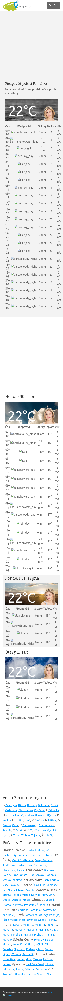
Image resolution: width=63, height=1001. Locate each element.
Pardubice (36, 909)
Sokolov (14, 884)
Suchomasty (46, 825)
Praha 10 (27, 924)
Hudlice (29, 815)
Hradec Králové (35, 850)
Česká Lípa (38, 884)
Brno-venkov (36, 874)
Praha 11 (39, 924)
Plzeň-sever (26, 919)
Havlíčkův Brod (35, 964)
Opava (6, 899)
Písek (29, 865)
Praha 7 (39, 934)
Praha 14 (20, 929)
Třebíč (19, 969)
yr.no (50, 992)
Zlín (48, 974)
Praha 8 (49, 934)
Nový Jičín (48, 894)
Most (29, 959)
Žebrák (48, 835)
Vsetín (41, 974)
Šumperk (42, 904)
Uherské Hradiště (25, 974)
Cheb (46, 879)
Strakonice (9, 870)
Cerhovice (11, 810)
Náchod (7, 855)
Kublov (7, 820)
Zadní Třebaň (21, 835)
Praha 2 (43, 929)
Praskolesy (28, 825)
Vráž (29, 830)
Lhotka (19, 820)
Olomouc (8, 904)
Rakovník (27, 954)
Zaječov (35, 835)
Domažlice (30, 915)
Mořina (39, 820)
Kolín (16, 944)
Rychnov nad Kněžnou (27, 855)
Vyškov (7, 879)
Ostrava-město (21, 899)
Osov (15, 825)
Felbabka (53, 810)
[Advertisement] (31, 46)
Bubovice (43, 805)
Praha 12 (52, 924)
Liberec (20, 890)
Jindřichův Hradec (14, 865)
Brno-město (20, 874)
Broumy (32, 805)
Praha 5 (17, 934)
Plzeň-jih (54, 915)
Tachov (51, 919)
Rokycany (40, 919)
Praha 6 (28, 934)
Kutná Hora (27, 944)
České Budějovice (22, 860)
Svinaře (7, 830)
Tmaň (19, 830)
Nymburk (19, 949)
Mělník (39, 944)
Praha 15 (32, 929)
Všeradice (40, 830)
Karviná (35, 894)
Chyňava (39, 810)
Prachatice (39, 865)
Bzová (54, 805)
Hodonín (50, 874)
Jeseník (50, 899)
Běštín (22, 805)
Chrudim (23, 909)
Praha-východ (34, 949)
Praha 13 (8, 929)
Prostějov (30, 904)
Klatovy (43, 915)
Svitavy (47, 909)
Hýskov (51, 815)
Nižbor (52, 820)
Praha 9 (7, 939)
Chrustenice (25, 810)
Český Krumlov (43, 860)
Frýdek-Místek (21, 894)
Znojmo (17, 879)
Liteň (27, 820)
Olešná (7, 825)
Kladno (7, 944)
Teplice (37, 959)
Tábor (20, 870)
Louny (20, 959)
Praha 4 (7, 934)
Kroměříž (8, 974)
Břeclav (7, 874)
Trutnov (47, 855)
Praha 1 (16, 924)
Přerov (19, 904)
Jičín (48, 850)
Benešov (39, 939)
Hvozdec (40, 815)
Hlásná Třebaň (14, 815)
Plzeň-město (10, 919)
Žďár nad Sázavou (36, 969)
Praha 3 (54, 929)
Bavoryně (11, 805)
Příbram (16, 954)
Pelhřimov (8, 969)
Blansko (49, 870)
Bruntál (7, 894)
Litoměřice (9, 959)
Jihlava (49, 964)
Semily (30, 890)
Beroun (49, 939)
